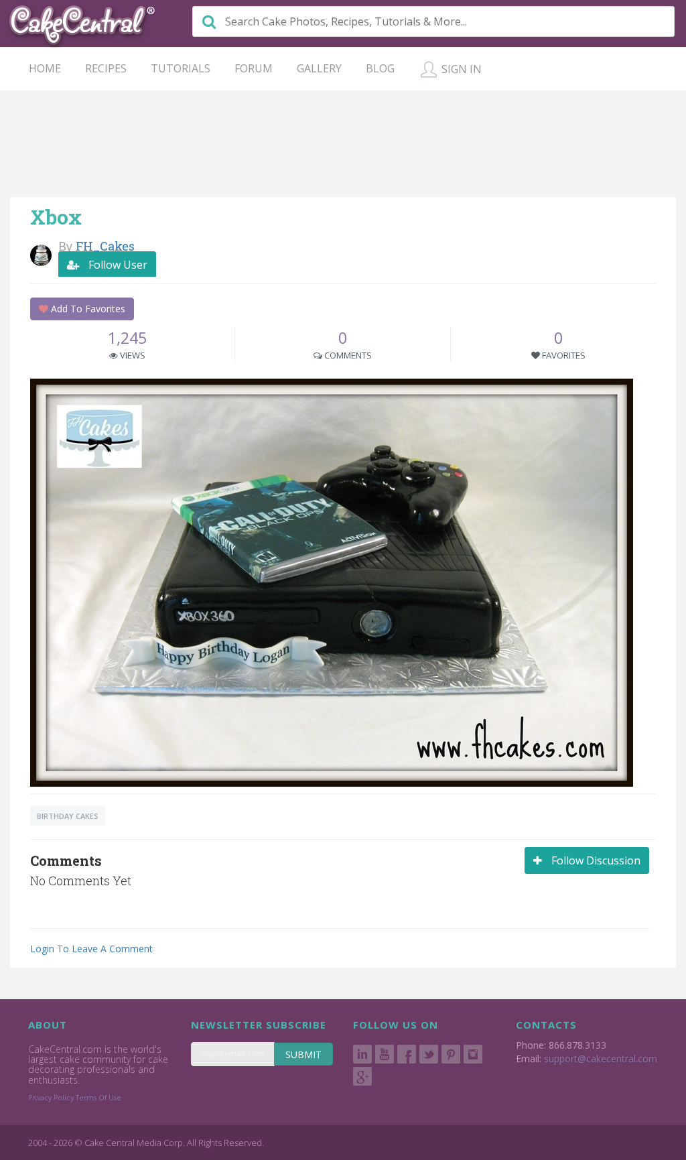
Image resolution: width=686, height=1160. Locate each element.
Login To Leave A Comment (91, 948)
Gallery (319, 68)
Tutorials (180, 68)
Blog (380, 68)
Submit (303, 1054)
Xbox (56, 217)
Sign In (460, 69)
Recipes (106, 68)
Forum (253, 68)
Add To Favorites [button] (86, 308)
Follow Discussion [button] (594, 860)
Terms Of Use (98, 1097)
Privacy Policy (51, 1097)
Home (45, 68)
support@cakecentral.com (600, 1058)
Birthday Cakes (67, 816)
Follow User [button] (116, 264)
